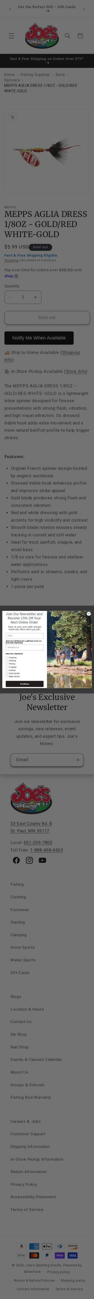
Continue (24, 684)
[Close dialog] (89, 614)
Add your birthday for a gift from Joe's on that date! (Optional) (24, 642)
